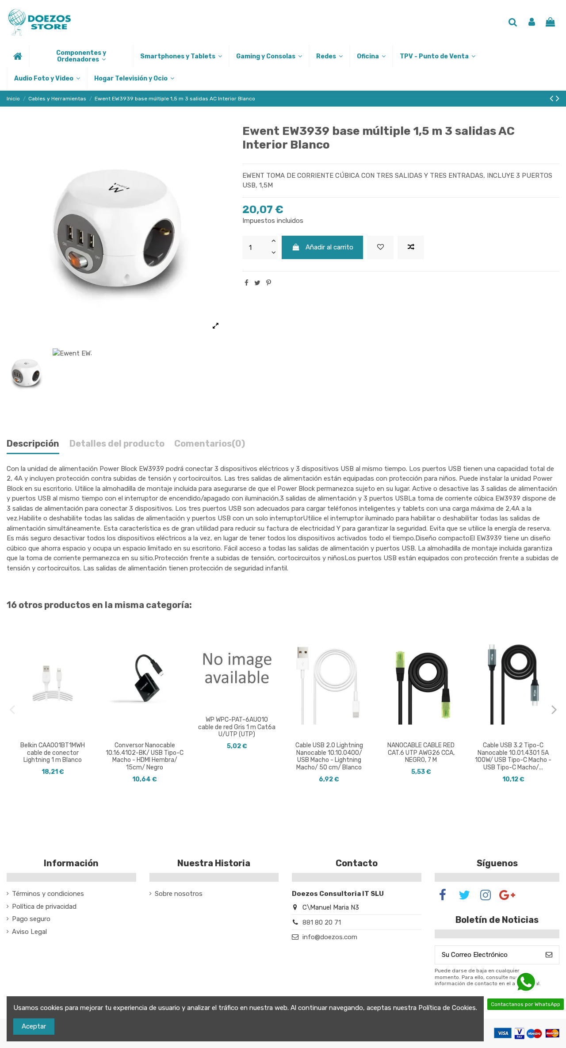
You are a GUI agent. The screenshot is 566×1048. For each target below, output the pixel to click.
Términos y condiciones (48, 894)
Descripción (33, 444)
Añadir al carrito (329, 247)
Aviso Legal (29, 932)
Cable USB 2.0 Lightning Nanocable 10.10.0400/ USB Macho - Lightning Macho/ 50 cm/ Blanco (329, 756)
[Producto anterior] (553, 98)
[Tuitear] (257, 283)
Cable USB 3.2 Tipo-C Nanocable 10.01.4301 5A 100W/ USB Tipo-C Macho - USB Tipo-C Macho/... (513, 756)
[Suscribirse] (549, 955)
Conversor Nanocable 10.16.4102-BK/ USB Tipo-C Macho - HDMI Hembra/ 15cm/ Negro (145, 756)
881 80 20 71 (321, 922)
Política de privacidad (44, 906)
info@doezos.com (329, 937)
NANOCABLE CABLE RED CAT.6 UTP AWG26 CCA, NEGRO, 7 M (421, 753)
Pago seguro (31, 919)
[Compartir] (247, 283)
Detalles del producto (116, 444)
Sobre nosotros (179, 894)
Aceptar (34, 1026)
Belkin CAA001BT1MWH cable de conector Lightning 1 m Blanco (52, 753)
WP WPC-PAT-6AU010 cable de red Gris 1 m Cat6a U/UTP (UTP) (236, 727)
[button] (81, 56)
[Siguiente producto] (557, 98)
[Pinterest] (268, 283)
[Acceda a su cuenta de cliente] (532, 22)
